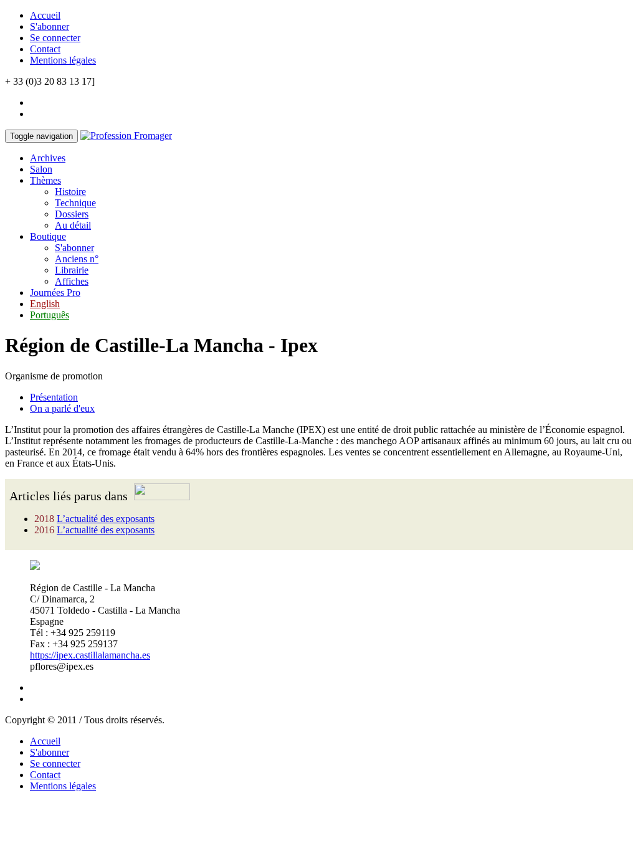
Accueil (45, 15)
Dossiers (71, 214)
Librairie (71, 270)
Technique (75, 202)
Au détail (73, 225)
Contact (45, 49)
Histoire (70, 191)
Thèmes (45, 180)
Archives (47, 158)
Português (49, 315)
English (45, 303)
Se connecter (55, 37)
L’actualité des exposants (106, 518)
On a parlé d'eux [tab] (62, 408)
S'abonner (49, 26)
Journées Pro (55, 292)
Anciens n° (76, 259)
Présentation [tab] (54, 397)
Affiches (71, 281)
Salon (41, 169)
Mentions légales (63, 60)
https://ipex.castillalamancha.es (90, 655)
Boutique (48, 236)
